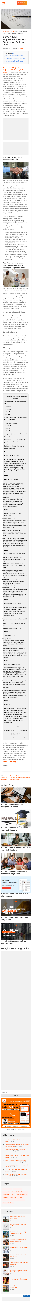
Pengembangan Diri (22, 1194)
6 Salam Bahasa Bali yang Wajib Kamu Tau (19, 1248)
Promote (5, 1200)
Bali (4, 1189)
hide (13, 53)
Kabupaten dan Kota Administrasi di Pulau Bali (19, 1286)
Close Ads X (26, 1295)
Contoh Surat (10, 31)
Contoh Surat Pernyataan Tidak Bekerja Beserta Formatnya (18, 1271)
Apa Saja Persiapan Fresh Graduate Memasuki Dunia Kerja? (15, 1161)
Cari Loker (22, 2)
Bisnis (9, 1189)
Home (4, 31)
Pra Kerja (5, 1197)
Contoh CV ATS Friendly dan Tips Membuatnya (18, 1255)
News (13, 1194)
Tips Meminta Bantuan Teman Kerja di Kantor (16, 1166)
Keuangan (6, 1194)
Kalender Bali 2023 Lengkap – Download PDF (17, 1217)
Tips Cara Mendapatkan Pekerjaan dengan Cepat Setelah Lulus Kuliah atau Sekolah (17, 1155)
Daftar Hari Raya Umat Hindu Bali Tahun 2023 (19, 1263)
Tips (23, 1200)
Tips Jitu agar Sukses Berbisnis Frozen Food (16, 1141)
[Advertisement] (16, 1299)
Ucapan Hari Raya (8, 1202)
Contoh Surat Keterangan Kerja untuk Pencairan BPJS (18, 1240)
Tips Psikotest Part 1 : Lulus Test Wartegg (18, 1225)
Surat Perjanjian (14, 779)
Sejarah (12, 1200)
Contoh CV (6, 1192)
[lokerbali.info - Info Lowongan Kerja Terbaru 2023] (3, 3)
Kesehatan (24, 1192)
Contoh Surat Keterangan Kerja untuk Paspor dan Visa (18, 1232)
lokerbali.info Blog (9, 762)
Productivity (13, 1197)
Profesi (20, 1197)
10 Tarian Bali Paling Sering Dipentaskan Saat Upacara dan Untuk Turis (18, 1279)
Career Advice (17, 1189)
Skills (18, 1200)
